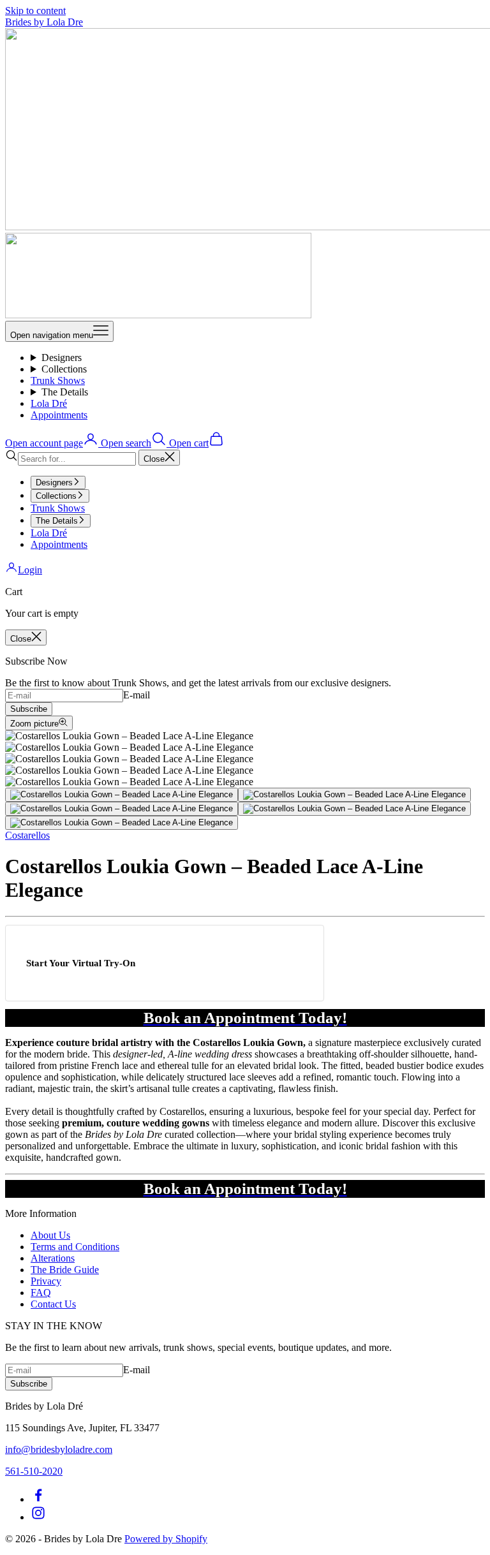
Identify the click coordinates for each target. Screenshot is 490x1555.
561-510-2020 (34, 1471)
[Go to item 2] (354, 795)
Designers (61, 357)
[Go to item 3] (121, 809)
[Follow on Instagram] (38, 1517)
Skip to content (35, 10)
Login (30, 569)
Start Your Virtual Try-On (80, 962)
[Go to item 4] (354, 809)
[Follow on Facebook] (38, 1499)
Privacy (46, 1281)
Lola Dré (49, 403)
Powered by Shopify (165, 1538)
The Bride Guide (65, 1269)
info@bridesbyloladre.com (58, 1449)
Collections (64, 369)
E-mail (136, 694)
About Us (50, 1235)
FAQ (41, 1292)
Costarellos (27, 835)
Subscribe (28, 709)
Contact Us (53, 1304)
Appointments (59, 414)
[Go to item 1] (121, 795)
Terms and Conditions (75, 1246)
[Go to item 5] (121, 823)
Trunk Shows (58, 380)
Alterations (53, 1258)
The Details (64, 392)
